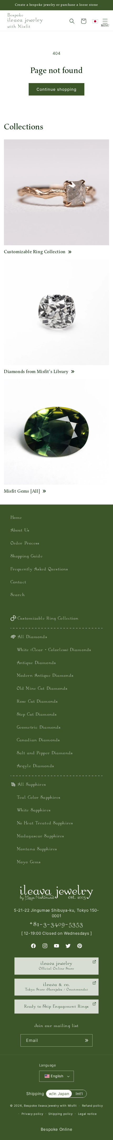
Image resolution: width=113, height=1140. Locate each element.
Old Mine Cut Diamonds (42, 688)
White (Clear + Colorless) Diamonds (54, 650)
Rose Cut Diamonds (37, 701)
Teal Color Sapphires (38, 797)
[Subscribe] (86, 1040)
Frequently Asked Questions (39, 569)
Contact (18, 582)
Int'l (79, 1093)
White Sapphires (34, 810)
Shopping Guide (27, 556)
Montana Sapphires (37, 849)
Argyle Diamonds (35, 766)
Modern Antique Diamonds (45, 675)
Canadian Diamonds (38, 740)
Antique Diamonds (36, 663)
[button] (72, 21)
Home (16, 517)
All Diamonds (32, 637)
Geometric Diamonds (39, 727)
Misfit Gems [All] (22, 491)
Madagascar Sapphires (40, 836)
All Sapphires (32, 784)
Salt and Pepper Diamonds (45, 753)
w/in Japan (59, 1093)
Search (18, 595)
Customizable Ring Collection (35, 252)
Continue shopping (56, 89)
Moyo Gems (29, 862)
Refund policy (92, 1105)
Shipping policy (60, 1114)
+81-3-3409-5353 (56, 924)
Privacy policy (32, 1114)
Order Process (25, 543)
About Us (20, 530)
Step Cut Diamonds (37, 714)
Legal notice (87, 1114)
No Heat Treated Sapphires (45, 823)
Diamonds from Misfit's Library (36, 371)
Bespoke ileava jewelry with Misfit (50, 1105)
